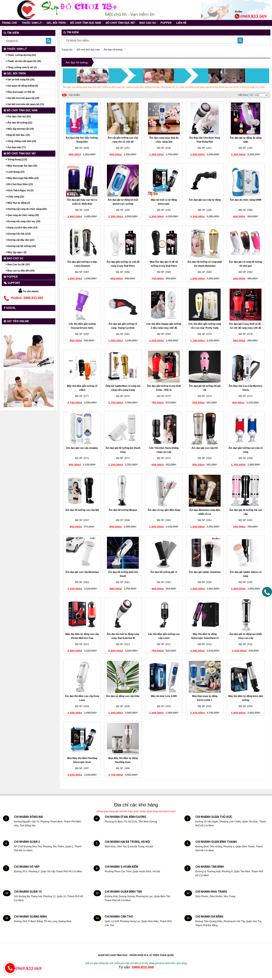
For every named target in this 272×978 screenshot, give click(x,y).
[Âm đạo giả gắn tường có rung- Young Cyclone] (123, 305)
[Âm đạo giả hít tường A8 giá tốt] (204, 367)
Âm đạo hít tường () (19, 122)
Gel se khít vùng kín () (20, 79)
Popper (165, 22)
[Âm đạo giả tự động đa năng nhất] (245, 118)
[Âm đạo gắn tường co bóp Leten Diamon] (82, 243)
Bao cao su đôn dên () (21, 270)
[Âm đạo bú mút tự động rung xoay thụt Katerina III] (123, 615)
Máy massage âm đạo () (22, 165)
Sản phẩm (71, 95)
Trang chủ (9, 22)
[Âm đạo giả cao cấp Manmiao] (82, 553)
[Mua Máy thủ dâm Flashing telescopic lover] (82, 739)
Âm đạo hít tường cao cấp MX (82, 510)
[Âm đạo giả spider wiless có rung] (245, 553)
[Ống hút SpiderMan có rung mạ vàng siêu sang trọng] (123, 367)
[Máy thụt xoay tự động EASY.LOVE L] (204, 677)
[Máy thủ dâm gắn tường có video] (82, 367)
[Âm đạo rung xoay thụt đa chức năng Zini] (163, 118)
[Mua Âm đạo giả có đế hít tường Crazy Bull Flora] (163, 243)
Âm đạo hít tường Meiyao (123, 510)
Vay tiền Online (17, 321)
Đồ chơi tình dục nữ (120, 22)
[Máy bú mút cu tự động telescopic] (163, 180)
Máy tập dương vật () (20, 128)
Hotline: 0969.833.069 (27, 298)
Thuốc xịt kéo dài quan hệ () (24, 61)
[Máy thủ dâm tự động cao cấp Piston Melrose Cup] (82, 615)
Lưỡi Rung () (15, 172)
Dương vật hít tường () (21, 246)
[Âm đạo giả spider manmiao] (204, 553)
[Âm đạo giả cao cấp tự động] (204, 180)
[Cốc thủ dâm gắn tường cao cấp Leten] (163, 615)
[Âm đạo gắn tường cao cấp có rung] (245, 429)
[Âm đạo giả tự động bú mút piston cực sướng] (123, 180)
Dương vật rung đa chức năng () (27, 209)
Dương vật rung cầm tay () (23, 221)
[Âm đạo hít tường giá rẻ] (163, 553)
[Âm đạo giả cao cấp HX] (204, 429)
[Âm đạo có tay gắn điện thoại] (163, 491)
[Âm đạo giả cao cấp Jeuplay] (82, 429)
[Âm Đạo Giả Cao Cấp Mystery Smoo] (245, 367)
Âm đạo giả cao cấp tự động (205, 199)
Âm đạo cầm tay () (19, 116)
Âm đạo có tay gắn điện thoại (164, 510)
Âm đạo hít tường (77, 62)
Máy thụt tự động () (18, 202)
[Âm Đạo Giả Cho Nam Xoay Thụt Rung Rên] (204, 118)
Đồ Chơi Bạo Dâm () (20, 184)
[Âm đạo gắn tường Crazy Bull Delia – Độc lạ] (163, 367)
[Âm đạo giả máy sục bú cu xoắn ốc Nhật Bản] (82, 180)
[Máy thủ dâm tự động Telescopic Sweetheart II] (204, 615)
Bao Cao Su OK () (18, 264)
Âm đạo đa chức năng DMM (245, 199)
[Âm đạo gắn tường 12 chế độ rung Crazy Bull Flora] (123, 243)
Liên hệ (181, 22)
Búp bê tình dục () (18, 135)
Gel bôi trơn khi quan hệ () (23, 98)
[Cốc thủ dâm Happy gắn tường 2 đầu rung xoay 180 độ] (163, 305)
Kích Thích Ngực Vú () (20, 190)
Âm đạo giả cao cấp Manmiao (82, 572)
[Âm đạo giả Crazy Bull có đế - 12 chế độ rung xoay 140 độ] (245, 305)
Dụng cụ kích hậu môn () (22, 227)
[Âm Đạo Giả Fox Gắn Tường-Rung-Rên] (82, 118)
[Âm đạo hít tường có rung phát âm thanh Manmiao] (204, 243)
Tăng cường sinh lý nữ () (22, 67)
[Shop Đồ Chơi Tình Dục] (26, 9)
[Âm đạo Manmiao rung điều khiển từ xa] (204, 491)
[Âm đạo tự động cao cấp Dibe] (123, 677)
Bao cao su (147, 22)
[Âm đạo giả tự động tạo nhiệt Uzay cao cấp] (245, 615)
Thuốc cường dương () (21, 55)
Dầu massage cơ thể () (21, 92)
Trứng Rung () (17, 159)
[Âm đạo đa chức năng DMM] (245, 180)
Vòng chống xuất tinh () (21, 141)
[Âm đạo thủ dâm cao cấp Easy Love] (82, 677)
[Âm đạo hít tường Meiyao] (123, 491)
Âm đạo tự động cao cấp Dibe (123, 696)
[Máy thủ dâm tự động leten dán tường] (245, 677)
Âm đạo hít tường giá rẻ (163, 572)
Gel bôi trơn (56, 22)
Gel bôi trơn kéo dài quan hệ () (25, 104)
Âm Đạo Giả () (16, 147)
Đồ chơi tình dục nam (85, 22)
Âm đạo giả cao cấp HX (205, 448)
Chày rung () (15, 196)
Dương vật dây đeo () (20, 240)
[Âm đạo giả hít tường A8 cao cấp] (245, 491)
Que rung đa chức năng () (23, 215)
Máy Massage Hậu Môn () (23, 178)
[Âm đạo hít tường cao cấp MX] (82, 491)
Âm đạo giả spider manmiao (205, 572)
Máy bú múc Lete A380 (164, 696)
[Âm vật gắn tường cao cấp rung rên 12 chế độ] (123, 118)
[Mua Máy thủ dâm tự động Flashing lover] (123, 739)
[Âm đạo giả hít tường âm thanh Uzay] (123, 429)
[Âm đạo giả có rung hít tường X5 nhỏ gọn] (245, 243)
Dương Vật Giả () (19, 233)
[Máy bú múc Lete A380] (163, 677)
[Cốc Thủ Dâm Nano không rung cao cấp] (163, 429)
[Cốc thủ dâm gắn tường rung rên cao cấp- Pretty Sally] (204, 305)
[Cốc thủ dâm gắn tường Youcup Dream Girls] (82, 305)
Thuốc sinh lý (32, 22)
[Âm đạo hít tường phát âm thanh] (123, 553)
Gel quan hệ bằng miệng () (22, 85)
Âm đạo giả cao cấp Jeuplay (82, 448)
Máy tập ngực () (16, 252)
